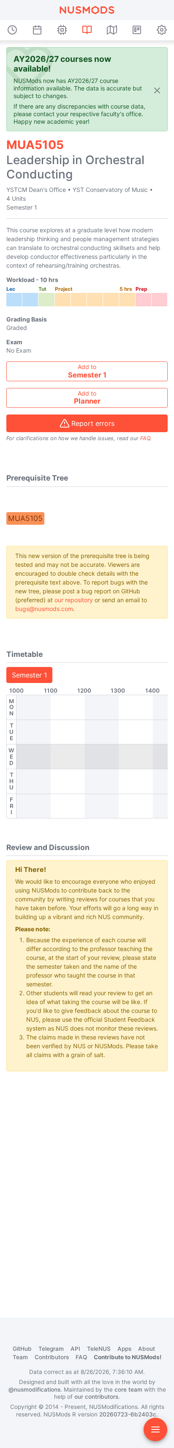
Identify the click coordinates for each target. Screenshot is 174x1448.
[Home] (87, 10)
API (75, 1348)
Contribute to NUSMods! (127, 1357)
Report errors (92, 423)
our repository (73, 599)
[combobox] (87, 371)
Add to (87, 371)
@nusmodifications (34, 1389)
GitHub (22, 1348)
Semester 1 (29, 675)
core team (128, 1389)
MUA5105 (25, 518)
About (146, 1348)
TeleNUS (99, 1348)
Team (20, 1357)
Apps (124, 1348)
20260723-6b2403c (127, 1414)
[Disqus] (87, 1183)
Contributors (52, 1357)
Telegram (51, 1348)
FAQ (145, 438)
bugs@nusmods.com (44, 608)
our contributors (96, 1396)
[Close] (157, 90)
